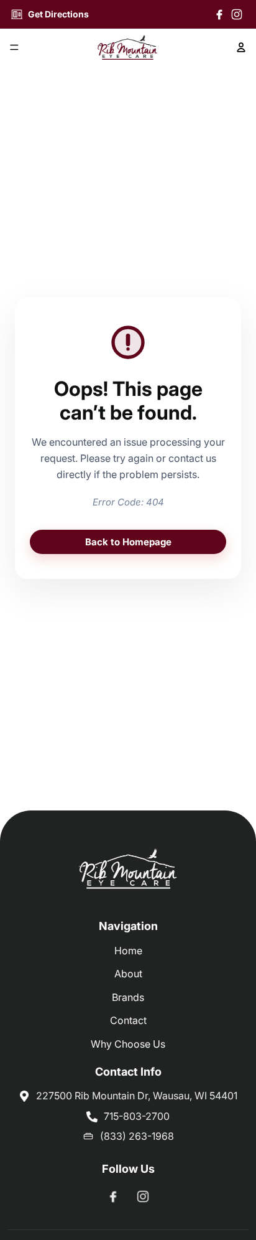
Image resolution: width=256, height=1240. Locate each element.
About (128, 973)
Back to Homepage (128, 542)
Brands (128, 997)
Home (128, 950)
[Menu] (14, 48)
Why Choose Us (128, 1044)
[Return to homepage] (128, 871)
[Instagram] (237, 14)
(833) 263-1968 (137, 1136)
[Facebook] (219, 14)
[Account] (241, 47)
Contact (128, 1020)
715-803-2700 (137, 1116)
